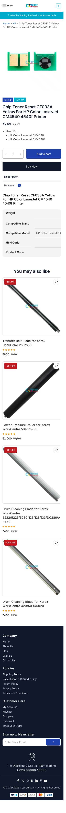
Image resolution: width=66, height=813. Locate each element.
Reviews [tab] (12, 185)
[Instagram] (40, 780)
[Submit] (53, 742)
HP (14, 23)
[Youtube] (45, 780)
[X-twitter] (22, 780)
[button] (58, 6)
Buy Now (32, 166)
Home (6, 23)
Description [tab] (11, 176)
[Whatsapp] (27, 780)
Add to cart (44, 154)
